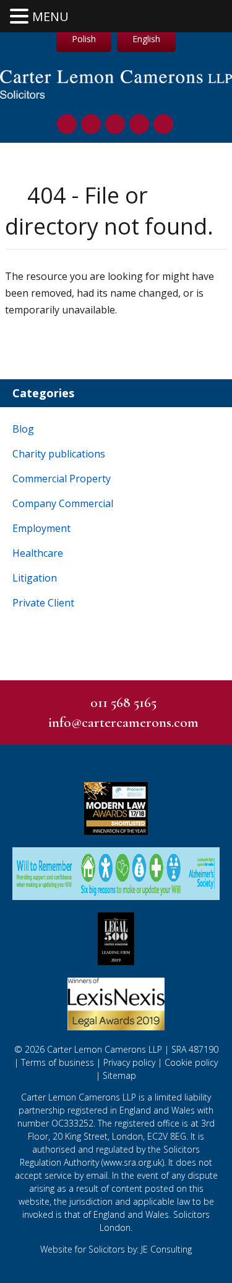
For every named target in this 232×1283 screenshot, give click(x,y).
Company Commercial (62, 503)
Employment (41, 528)
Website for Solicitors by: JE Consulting (116, 1249)
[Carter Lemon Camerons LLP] (116, 95)
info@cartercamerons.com (123, 722)
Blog (23, 429)
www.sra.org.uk (132, 1162)
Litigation (34, 578)
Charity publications (58, 454)
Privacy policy (129, 1062)
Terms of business (57, 1062)
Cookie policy (191, 1062)
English (146, 39)
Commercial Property (61, 478)
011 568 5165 (123, 702)
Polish (84, 39)
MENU (50, 16)
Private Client (43, 603)
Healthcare (37, 553)
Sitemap (119, 1075)
